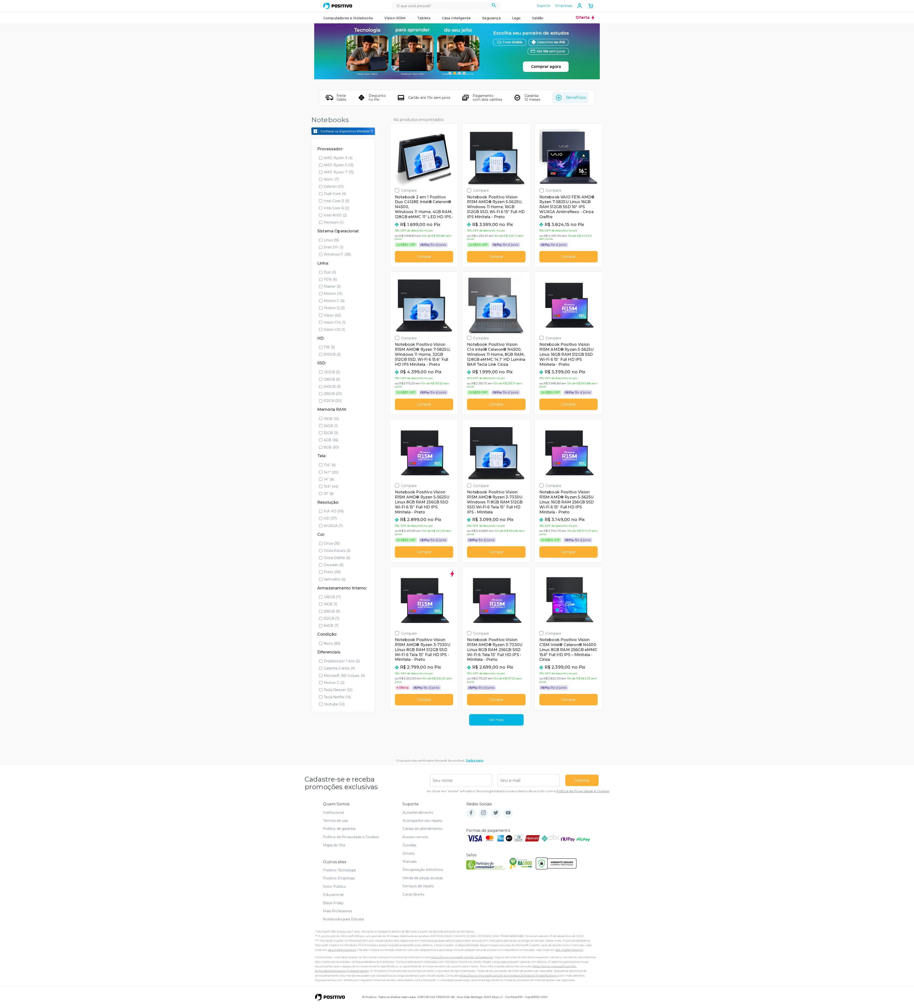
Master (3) (332, 286)
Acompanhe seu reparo (422, 820)
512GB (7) (331, 618)
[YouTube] (508, 813)
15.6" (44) (331, 486)
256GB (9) (332, 611)
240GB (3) (332, 386)
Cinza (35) (332, 543)
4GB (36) (331, 440)
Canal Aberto (413, 894)
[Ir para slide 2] (454, 73)
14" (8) (329, 479)
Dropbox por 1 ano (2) (342, 661)
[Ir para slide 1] (449, 73)
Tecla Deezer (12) (338, 690)
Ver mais (496, 720)
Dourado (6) (333, 565)
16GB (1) (330, 604)
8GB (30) (331, 447)
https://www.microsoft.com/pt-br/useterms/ (462, 957)
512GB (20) (333, 401)
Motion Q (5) (334, 308)
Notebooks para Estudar (343, 919)
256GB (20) (333, 393)
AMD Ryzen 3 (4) (338, 158)
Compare (409, 190)
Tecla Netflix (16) (337, 697)
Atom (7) (331, 179)
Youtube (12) (334, 704)
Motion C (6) (334, 301)
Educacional (333, 895)
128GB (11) (332, 597)
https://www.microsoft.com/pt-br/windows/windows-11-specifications (508, 975)
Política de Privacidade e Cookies (582, 791)
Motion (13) (333, 293)
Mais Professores (337, 911)
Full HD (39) (334, 511)
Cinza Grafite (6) (337, 558)
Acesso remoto (415, 837)
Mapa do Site (334, 845)
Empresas (563, 6)
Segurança (491, 18)
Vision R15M (395, 18)
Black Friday (333, 903)
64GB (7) (331, 625)
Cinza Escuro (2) (337, 550)
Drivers (408, 853)
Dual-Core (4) (335, 193)
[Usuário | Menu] (579, 5)
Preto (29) (332, 572)
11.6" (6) (330, 465)
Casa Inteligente (456, 18)
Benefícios (576, 97)
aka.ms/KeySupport (342, 950)
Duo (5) (330, 272)
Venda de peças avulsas (422, 878)
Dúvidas (409, 845)
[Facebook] (471, 813)
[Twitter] (495, 813)
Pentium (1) (333, 222)
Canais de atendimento (422, 829)
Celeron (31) (333, 186)
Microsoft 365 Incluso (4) (344, 675)
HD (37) (330, 518)
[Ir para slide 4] (464, 73)
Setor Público (334, 886)
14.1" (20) (331, 472)
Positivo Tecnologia (339, 870)
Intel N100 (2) (335, 215)
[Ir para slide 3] (459, 73)
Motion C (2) (334, 683)
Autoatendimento (417, 812)
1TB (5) (329, 347)
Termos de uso (335, 820)
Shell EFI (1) (333, 247)
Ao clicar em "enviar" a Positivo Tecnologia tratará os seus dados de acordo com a (518, 791)
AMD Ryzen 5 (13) (339, 165)
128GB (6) (332, 379)
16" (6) (328, 493)
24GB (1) (331, 426)
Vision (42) (332, 315)
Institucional (333, 812)
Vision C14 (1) (334, 322)
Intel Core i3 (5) (336, 201)
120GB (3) (332, 372)
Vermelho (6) (334, 579)
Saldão (537, 18)
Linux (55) (331, 240)
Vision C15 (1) (334, 329)
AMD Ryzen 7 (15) (339, 172)
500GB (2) (332, 354)
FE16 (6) (330, 279)
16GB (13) (331, 418)
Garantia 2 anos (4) (339, 668)
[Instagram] (483, 813)
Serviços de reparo (418, 886)
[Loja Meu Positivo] (337, 6)
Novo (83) (332, 643)
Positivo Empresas (339, 878)
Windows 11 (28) (337, 254)
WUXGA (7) (333, 526)
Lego (516, 18)
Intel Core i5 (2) (336, 208)
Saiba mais (474, 760)
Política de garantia (339, 829)
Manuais (409, 861)
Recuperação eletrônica (422, 870)
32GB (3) (331, 433)
